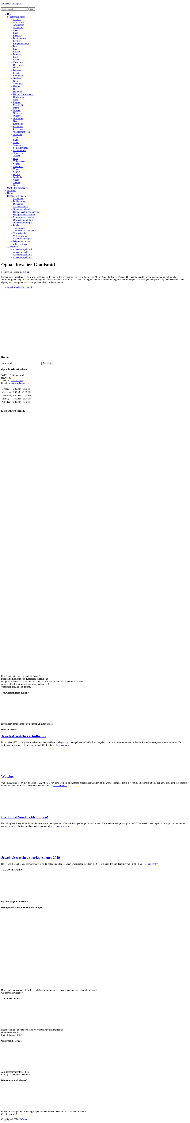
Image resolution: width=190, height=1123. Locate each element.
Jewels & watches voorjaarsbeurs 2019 (30, 858)
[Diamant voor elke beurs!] (23, 1106)
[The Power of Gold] (23, 1024)
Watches (7, 776)
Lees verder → (63, 745)
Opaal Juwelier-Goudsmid (19, 287)
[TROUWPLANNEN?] (23, 895)
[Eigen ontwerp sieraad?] (95, 671)
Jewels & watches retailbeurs (23, 736)
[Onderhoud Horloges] (23, 1067)
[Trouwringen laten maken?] (23, 718)
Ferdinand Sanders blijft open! (24, 817)
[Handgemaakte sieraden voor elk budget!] (84, 985)
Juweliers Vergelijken (11, 3)
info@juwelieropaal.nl (19, 383)
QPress (23, 1119)
